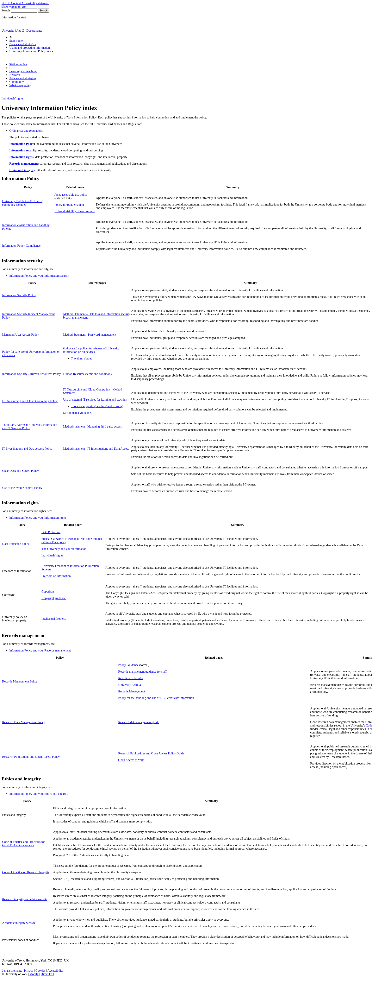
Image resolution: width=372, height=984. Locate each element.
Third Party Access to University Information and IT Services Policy (29, 426)
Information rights (21, 157)
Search (6, 10)
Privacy (28, 970)
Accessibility (55, 970)
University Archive (129, 684)
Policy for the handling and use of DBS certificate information (156, 698)
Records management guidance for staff (142, 671)
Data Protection (50, 532)
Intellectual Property (53, 618)
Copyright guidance (53, 598)
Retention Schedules (130, 678)
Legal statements (12, 970)
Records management (23, 163)
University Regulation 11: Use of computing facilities (22, 203)
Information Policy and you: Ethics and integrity (38, 793)
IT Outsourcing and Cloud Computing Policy (30, 401)
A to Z (20, 30)
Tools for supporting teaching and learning (97, 406)
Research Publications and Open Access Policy (31, 756)
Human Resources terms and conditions (87, 374)
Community (16, 81)
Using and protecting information (29, 47)
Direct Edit (47, 974)
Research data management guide (138, 722)
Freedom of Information (56, 576)
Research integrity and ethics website (24, 899)
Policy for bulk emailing (69, 204)
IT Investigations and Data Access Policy (27, 448)
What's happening (20, 85)
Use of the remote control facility (22, 487)
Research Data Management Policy (23, 722)
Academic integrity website (18, 922)
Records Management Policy (19, 681)
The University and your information (63, 548)
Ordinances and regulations (26, 130)
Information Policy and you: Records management (40, 650)
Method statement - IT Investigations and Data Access (96, 448)
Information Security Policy (19, 295)
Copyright (47, 591)
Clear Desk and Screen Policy (20, 470)
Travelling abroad (81, 358)
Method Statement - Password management (89, 334)
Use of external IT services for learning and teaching (95, 399)
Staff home (16, 40)
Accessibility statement (35, 3)
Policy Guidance (128, 665)
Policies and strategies (22, 44)
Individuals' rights (12, 98)
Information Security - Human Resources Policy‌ (31, 374)
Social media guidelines (77, 412)
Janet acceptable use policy (70, 194)
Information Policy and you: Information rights (37, 517)
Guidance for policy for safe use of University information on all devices (91, 350)
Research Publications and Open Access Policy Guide (151, 753)
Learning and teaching (23, 71)
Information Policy (21, 143)
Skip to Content (11, 3)
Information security (22, 150)
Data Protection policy (15, 543)
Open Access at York (131, 760)
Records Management (131, 691)
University (8, 30)
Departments (34, 30)
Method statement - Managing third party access (92, 426)
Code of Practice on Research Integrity (25, 872)
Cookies (40, 970)
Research (15, 74)
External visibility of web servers (74, 211)
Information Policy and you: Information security (39, 275)
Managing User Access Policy (20, 334)
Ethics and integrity (22, 170)
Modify (34, 974)
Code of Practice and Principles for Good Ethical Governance (23, 843)
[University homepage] (10, 37)
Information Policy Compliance (21, 245)
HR (11, 67)
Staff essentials (18, 64)
